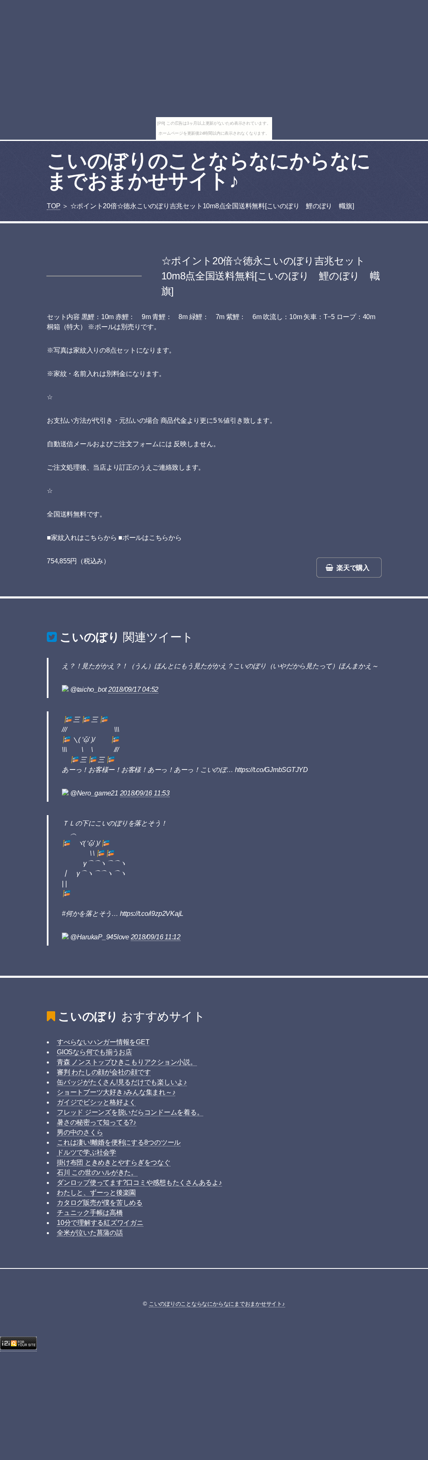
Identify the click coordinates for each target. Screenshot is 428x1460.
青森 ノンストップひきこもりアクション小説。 (127, 1062)
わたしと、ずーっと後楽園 (96, 1192)
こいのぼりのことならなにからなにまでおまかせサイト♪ (208, 171)
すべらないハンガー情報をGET (103, 1042)
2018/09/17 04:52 (133, 689)
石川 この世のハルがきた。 (97, 1172)
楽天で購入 (352, 567)
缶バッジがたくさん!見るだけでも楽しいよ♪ (122, 1082)
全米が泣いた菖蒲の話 (90, 1232)
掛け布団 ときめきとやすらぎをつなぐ (114, 1162)
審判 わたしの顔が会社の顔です (103, 1072)
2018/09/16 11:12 (156, 937)
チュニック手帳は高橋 (90, 1212)
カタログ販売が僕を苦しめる (100, 1202)
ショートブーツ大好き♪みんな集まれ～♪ (116, 1092)
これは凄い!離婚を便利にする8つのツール (119, 1142)
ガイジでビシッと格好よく (96, 1102)
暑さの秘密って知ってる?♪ (96, 1122)
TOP (53, 206)
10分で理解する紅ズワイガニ (100, 1222)
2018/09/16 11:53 (145, 793)
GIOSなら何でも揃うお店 (94, 1052)
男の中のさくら (80, 1132)
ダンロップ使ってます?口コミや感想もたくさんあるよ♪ (139, 1182)
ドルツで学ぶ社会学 (86, 1152)
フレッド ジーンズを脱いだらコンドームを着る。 (130, 1112)
